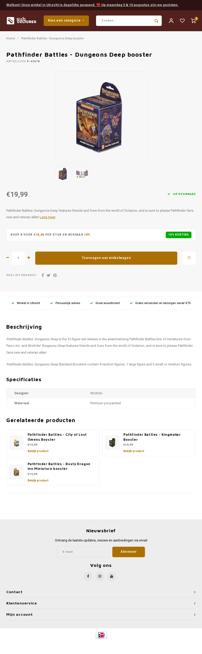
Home (10, 38)
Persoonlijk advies (67, 303)
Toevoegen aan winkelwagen (106, 258)
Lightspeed (113, 644)
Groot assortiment (107, 303)
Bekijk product (38, 451)
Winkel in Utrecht (28, 303)
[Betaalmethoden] (101, 634)
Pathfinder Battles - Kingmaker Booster (152, 437)
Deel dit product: (21, 275)
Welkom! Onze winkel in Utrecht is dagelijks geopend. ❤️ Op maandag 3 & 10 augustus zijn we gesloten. (92, 4)
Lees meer (47, 217)
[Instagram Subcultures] (99, 576)
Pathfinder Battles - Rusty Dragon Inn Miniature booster (59, 466)
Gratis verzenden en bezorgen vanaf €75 (162, 303)
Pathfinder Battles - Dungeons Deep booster (52, 38)
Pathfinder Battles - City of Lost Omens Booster (57, 437)
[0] (193, 20)
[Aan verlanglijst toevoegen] (189, 258)
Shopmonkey (146, 644)
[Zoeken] (156, 20)
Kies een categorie (64, 20)
